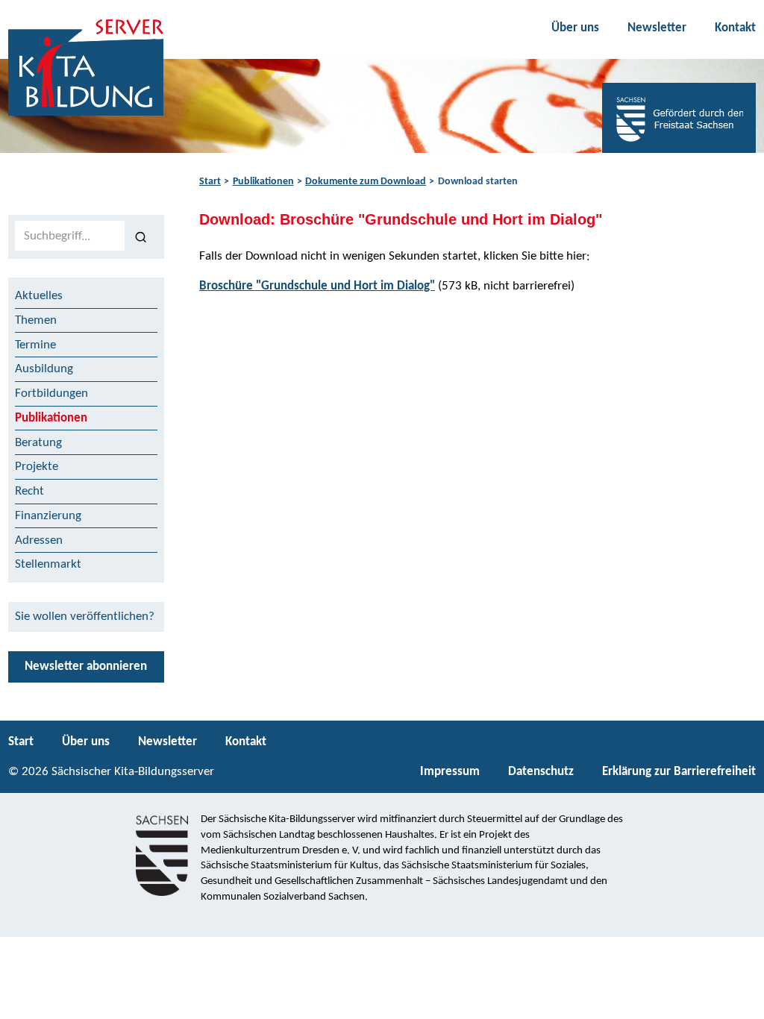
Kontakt (735, 28)
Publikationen (263, 181)
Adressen (39, 540)
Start (210, 181)
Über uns (575, 28)
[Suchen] (141, 236)
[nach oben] (740, 1001)
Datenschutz (541, 771)
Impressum (450, 771)
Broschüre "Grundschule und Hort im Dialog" (317, 286)
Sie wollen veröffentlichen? (84, 616)
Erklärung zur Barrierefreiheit (679, 771)
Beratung (38, 442)
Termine (35, 345)
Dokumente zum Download (365, 181)
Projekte (36, 466)
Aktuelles (39, 295)
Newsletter (656, 28)
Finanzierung (48, 516)
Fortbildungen (51, 393)
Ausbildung (44, 369)
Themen (36, 320)
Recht (29, 491)
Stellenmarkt (48, 564)
